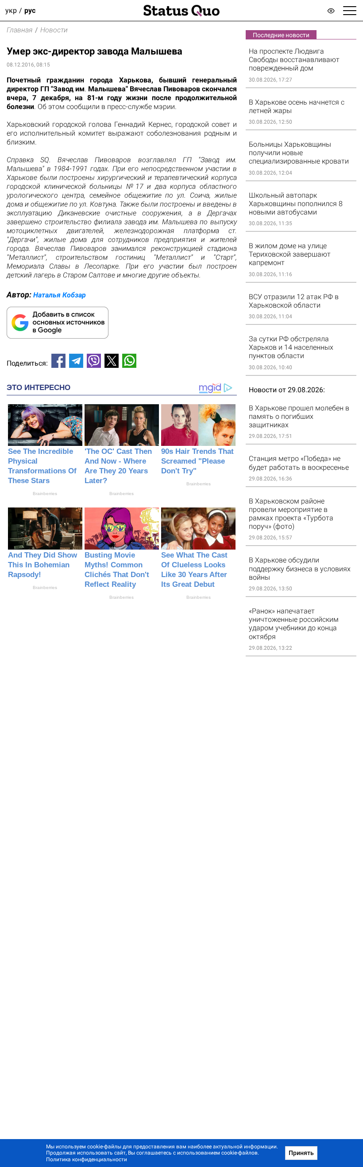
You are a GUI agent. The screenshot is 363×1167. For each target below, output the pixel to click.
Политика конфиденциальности (86, 1159)
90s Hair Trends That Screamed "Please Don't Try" (197, 461)
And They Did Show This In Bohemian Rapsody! (42, 565)
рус (29, 10)
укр (11, 10)
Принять (301, 1152)
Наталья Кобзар (59, 295)
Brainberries (45, 493)
